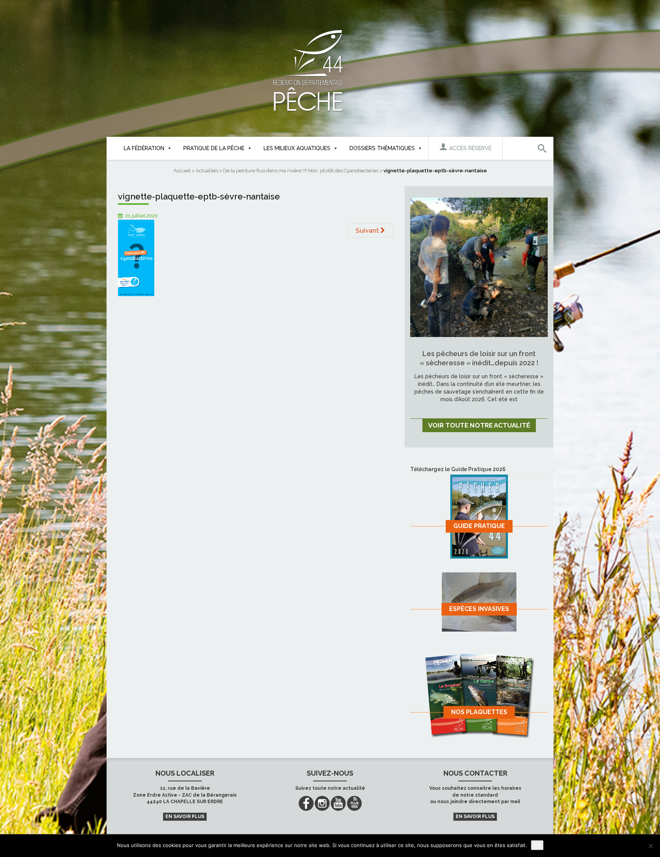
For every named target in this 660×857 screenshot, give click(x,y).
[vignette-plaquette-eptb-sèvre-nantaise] (136, 257)
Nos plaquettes (479, 712)
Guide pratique (479, 526)
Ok (537, 845)
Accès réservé (470, 148)
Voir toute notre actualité (479, 425)
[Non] (650, 846)
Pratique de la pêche (213, 148)
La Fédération (144, 148)
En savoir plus (184, 816)
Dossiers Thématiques (382, 148)
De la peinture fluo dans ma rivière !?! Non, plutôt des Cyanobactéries (301, 170)
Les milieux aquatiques (297, 148)
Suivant (368, 230)
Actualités (207, 170)
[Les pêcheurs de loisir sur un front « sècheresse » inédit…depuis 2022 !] (479, 267)
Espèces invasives (479, 608)
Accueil (182, 170)
